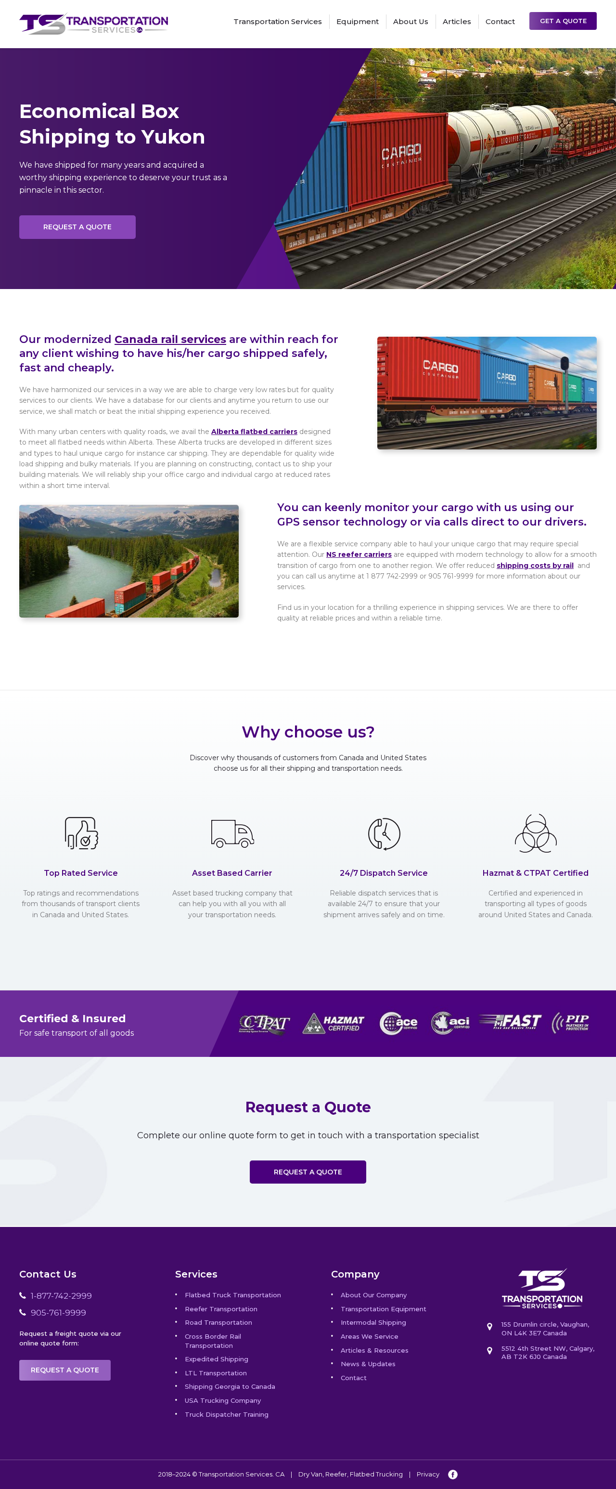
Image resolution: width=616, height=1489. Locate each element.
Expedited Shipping (216, 1359)
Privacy (428, 1474)
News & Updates (368, 1364)
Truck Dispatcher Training (227, 1414)
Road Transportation (218, 1322)
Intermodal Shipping (373, 1322)
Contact (500, 21)
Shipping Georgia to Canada (230, 1386)
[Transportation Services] (93, 17)
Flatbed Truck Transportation (233, 1295)
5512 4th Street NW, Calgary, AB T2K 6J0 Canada (547, 1352)
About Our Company (374, 1295)
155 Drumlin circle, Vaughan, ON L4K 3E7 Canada (545, 1328)
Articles (457, 21)
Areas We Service (369, 1336)
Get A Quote (563, 21)
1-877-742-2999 (61, 1296)
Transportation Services (277, 21)
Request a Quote (77, 227)
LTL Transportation (216, 1373)
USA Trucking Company (223, 1400)
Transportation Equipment (383, 1309)
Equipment (357, 21)
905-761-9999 (58, 1313)
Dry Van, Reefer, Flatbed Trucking (350, 1474)
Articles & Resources (375, 1350)
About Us (410, 21)
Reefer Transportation (221, 1309)
